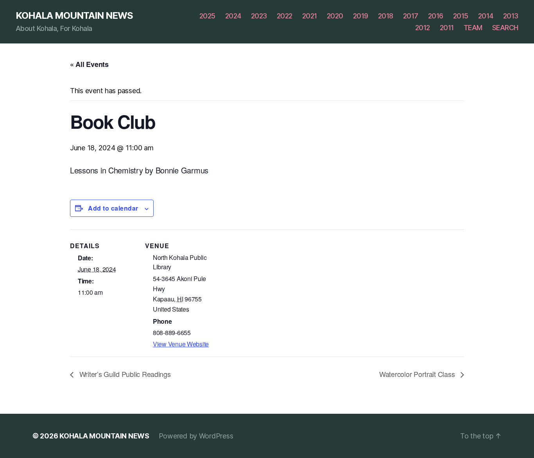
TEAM (473, 27)
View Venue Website (181, 343)
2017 (410, 16)
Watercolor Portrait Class (418, 374)
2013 (510, 16)
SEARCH (505, 27)
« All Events (89, 64)
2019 (360, 16)
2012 (422, 27)
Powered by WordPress (196, 436)
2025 (207, 16)
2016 (435, 16)
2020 (335, 16)
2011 (447, 27)
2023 (259, 16)
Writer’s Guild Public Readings (124, 374)
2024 (233, 16)
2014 (485, 16)
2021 (309, 16)
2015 (460, 16)
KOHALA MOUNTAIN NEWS (74, 15)
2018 (385, 16)
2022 (284, 16)
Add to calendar (113, 208)
